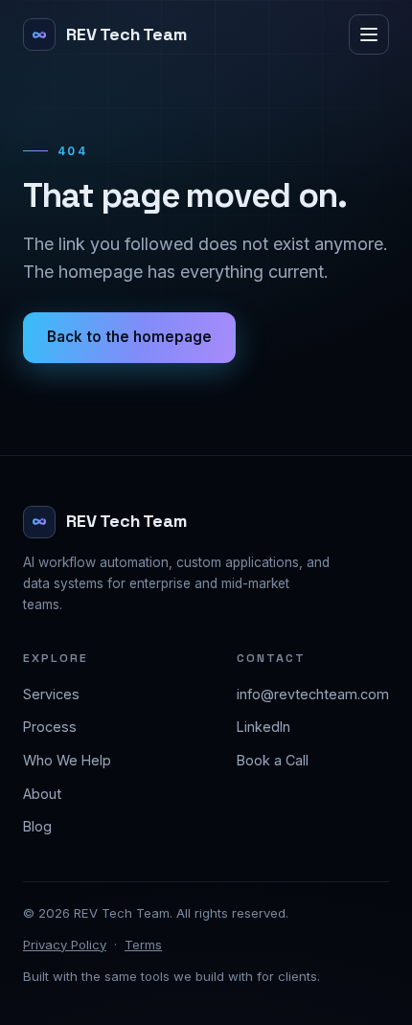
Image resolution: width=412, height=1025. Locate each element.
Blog (37, 826)
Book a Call (273, 760)
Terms (143, 944)
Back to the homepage (129, 337)
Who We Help (67, 760)
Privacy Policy (64, 944)
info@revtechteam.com (313, 694)
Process (50, 726)
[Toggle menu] (369, 34)
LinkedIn (263, 726)
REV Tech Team (126, 34)
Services (51, 694)
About (42, 794)
